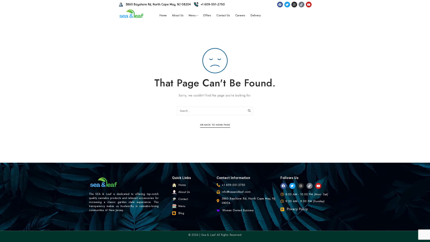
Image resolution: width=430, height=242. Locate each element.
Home (163, 15)
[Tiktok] (301, 4)
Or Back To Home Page (215, 124)
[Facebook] (280, 4)
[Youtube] (309, 4)
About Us (177, 15)
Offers (207, 15)
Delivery (255, 15)
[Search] (249, 111)
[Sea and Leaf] (131, 13)
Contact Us (223, 15)
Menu (192, 15)
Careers (240, 15)
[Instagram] (294, 4)
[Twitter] (287, 4)
